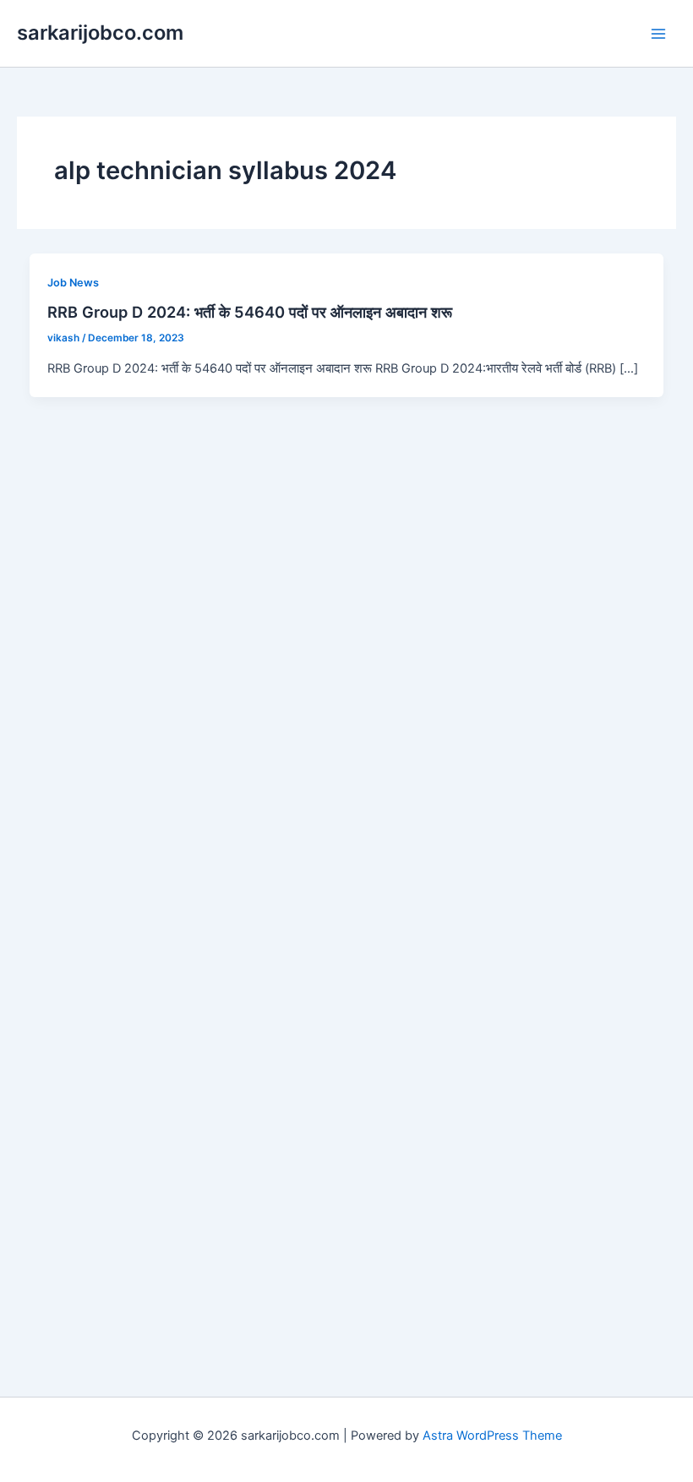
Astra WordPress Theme (492, 1435)
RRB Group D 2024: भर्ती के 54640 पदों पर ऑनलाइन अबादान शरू (249, 311)
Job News (73, 282)
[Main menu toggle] (658, 34)
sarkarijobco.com (100, 32)
